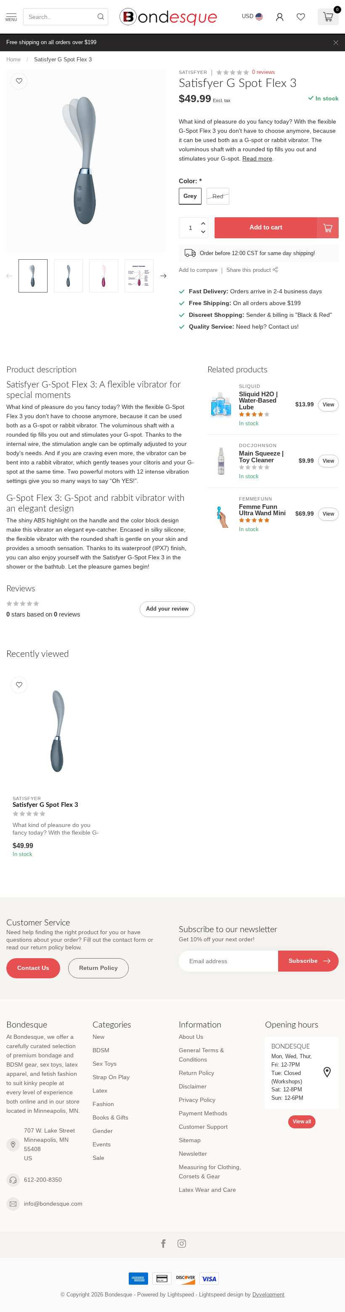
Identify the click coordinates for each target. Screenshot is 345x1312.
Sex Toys (105, 1063)
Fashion (103, 1104)
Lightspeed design (221, 1295)
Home (13, 59)
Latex (100, 1090)
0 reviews (263, 72)
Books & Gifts (110, 1117)
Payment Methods (203, 1113)
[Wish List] (301, 16)
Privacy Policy (197, 1099)
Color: (190, 180)
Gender (103, 1131)
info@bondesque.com (53, 1203)
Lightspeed (180, 1295)
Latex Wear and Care (207, 1189)
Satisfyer (193, 72)
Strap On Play (111, 1077)
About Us (191, 1036)
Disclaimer (193, 1086)
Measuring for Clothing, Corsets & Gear (210, 1172)
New (98, 1036)
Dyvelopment (268, 1295)
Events (102, 1144)
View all (302, 1122)
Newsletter (193, 1153)
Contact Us (33, 967)
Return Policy (98, 967)
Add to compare (198, 270)
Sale (98, 1157)
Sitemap (190, 1140)
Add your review (167, 609)
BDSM (101, 1050)
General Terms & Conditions (201, 1055)
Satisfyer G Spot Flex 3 (63, 59)
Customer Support (203, 1126)
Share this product (249, 270)
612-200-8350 (43, 1179)
